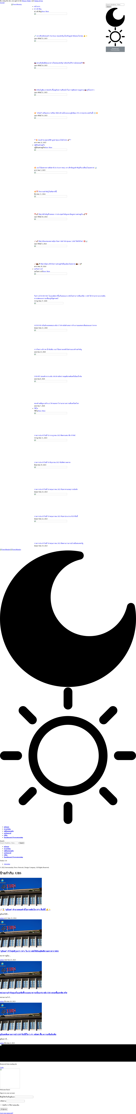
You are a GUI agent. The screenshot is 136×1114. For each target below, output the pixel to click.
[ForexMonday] (10, 549)
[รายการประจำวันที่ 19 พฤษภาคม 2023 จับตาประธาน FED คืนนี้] (50, 494)
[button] (115, 49)
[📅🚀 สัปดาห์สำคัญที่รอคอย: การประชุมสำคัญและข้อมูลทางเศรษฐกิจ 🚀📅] (50, 197)
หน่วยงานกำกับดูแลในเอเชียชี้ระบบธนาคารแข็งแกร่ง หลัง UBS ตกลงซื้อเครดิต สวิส (33, 993)
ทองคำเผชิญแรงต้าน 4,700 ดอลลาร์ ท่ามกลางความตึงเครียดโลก (56, 403)
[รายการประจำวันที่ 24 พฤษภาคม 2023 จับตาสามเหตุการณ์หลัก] (50, 467)
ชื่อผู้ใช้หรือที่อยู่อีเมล (7, 1097)
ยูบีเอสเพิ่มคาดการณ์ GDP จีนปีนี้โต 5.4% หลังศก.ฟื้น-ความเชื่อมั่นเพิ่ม (28, 1034)
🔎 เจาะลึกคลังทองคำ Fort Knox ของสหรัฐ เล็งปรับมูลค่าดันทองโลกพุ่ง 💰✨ (60, 36)
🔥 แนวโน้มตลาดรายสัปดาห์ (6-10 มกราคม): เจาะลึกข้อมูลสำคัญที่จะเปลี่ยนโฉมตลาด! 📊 (65, 168)
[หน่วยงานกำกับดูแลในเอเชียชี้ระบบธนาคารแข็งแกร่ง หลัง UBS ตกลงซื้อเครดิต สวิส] (21, 988)
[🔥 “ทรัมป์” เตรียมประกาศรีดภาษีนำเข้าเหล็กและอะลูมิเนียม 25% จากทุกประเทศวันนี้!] (50, 95)
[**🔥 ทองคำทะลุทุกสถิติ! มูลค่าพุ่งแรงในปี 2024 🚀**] (50, 118)
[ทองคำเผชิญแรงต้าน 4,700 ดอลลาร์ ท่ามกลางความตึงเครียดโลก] (50, 381)
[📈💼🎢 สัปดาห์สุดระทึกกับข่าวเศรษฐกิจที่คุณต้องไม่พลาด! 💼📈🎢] (50, 246)
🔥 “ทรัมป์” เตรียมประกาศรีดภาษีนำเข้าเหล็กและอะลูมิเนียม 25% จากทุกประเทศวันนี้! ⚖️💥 (66, 113)
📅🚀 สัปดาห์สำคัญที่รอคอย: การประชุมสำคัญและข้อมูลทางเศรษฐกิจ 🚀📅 (60, 214)
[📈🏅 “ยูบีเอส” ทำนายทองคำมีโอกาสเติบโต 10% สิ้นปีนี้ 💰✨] (21, 905)
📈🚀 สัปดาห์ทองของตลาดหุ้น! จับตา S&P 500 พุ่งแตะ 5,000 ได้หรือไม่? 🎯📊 (60, 241)
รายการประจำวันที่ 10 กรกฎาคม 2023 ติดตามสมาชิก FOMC (55, 435)
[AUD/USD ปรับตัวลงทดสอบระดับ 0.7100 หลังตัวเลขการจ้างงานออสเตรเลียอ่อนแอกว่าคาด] (48, 303)
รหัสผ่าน (3, 1101)
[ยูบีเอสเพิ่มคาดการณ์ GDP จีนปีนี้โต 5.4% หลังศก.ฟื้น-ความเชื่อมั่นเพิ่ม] (21, 1030)
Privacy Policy (26, 1)
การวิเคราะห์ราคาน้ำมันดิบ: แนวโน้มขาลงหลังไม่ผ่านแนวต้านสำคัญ (58, 349)
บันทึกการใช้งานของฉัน (10, 1105)
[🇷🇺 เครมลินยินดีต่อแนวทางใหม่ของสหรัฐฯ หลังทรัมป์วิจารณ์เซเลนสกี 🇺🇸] (50, 41)
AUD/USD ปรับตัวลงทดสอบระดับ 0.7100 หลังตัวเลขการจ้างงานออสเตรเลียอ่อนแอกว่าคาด (65, 325)
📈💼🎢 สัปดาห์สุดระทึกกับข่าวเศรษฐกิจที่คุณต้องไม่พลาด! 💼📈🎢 (58, 264)
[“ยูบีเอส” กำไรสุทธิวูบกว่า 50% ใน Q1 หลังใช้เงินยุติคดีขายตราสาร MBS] (21, 947)
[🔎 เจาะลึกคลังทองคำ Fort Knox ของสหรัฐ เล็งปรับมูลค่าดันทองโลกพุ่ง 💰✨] (50, 14)
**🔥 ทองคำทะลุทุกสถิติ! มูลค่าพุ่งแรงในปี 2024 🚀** (52, 140)
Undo (2, 1067)
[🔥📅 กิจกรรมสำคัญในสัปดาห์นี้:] (50, 173)
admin (2, 918)
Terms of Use (38, 1)
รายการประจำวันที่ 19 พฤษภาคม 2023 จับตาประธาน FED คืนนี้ (56, 516)
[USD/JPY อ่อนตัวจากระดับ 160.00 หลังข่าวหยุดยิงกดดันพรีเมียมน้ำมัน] (50, 354)
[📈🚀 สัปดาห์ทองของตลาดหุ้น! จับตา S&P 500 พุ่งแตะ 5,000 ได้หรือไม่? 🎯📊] (50, 219)
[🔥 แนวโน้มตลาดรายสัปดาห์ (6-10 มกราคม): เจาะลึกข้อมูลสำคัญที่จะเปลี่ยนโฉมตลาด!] (50, 150)
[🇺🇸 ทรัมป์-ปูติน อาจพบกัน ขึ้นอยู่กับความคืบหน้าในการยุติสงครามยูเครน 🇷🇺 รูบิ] (50, 68)
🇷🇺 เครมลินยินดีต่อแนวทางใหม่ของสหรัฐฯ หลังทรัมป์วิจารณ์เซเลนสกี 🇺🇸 (59, 63)
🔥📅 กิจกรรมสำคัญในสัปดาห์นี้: (45, 191)
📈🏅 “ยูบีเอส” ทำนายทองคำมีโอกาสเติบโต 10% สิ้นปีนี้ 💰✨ (25, 909)
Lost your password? (6, 1113)
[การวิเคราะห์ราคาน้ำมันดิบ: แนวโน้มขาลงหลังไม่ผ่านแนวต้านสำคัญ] (50, 330)
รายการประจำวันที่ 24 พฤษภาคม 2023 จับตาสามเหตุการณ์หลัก (56, 489)
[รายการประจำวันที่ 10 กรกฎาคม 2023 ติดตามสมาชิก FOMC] (50, 413)
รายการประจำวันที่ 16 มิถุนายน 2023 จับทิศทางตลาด (52, 462)
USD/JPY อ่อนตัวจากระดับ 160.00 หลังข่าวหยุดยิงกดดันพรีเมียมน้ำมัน (58, 376)
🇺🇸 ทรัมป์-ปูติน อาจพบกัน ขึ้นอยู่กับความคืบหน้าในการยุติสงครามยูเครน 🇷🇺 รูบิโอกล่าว (64, 90)
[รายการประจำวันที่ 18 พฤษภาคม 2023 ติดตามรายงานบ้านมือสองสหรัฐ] (50, 521)
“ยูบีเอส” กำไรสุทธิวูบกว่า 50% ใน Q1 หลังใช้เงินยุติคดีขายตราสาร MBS (29, 951)
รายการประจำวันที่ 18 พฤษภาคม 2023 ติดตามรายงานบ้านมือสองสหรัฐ (58, 543)
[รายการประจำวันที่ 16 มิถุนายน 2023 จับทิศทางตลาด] (50, 440)
